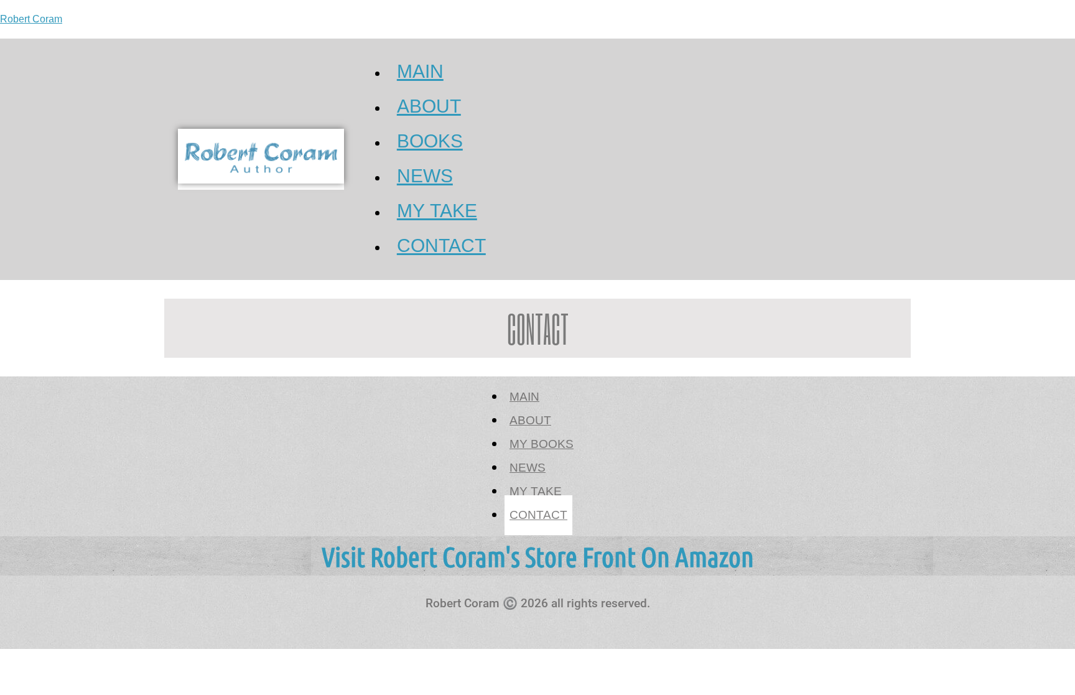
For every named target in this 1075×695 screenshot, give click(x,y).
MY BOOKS (542, 444)
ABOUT (530, 420)
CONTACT (441, 246)
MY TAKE (536, 491)
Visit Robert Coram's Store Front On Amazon (538, 556)
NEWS (528, 467)
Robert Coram (31, 19)
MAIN (524, 397)
